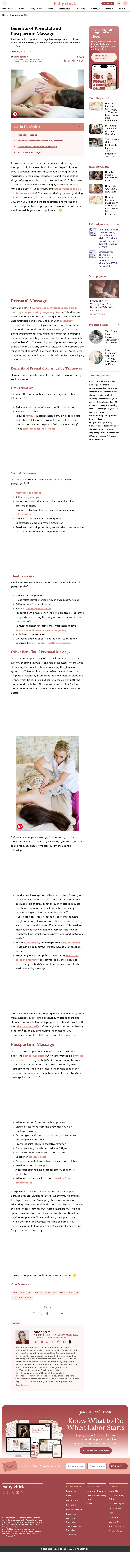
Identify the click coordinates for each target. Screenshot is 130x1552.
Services (91, 1504)
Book (21, 9)
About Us (113, 1491)
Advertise (113, 1517)
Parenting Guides (97, 388)
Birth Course (7, 9)
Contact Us (114, 1522)
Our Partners (115, 1508)
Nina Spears (21, 56)
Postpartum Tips (97, 422)
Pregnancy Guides (98, 433)
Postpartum (64, 9)
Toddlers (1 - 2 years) (106, 409)
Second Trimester (108, 436)
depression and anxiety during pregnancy (41, 630)
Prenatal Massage (27, 135)
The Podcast (72, 1534)
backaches (33, 942)
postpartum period (34, 1055)
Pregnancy (71, 1491)
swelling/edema (70, 942)
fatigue (30, 415)
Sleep (103, 405)
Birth (50, 9)
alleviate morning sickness (39, 428)
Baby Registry (105, 426)
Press (111, 1513)
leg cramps (32, 497)
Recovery (102, 419)
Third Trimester (96, 439)
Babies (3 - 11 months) (100, 385)
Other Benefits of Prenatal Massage (37, 146)
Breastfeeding (97, 314)
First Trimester (107, 429)
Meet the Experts (117, 1504)
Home (5, 15)
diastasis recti (37, 1156)
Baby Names (36, 9)
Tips (26, 15)
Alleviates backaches (28, 492)
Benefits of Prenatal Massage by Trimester (41, 140)
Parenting (81, 9)
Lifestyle (95, 9)
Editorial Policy (116, 1526)
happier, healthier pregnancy (54, 643)
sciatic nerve (23, 514)
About (122, 9)
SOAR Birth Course (96, 1491)
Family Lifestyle (74, 1509)
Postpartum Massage (29, 152)
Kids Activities (108, 381)
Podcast (109, 9)
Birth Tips (94, 381)
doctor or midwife (28, 1026)
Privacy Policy (115, 1531)
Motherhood (106, 392)
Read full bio (21, 1385)
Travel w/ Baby (97, 412)
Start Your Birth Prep (101, 57)
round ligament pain (38, 608)
